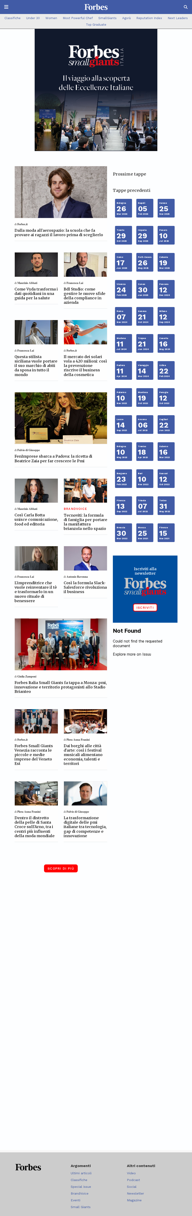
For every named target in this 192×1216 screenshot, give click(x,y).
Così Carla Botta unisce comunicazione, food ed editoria (36, 519)
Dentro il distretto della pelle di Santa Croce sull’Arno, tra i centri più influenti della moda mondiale (35, 826)
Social (132, 1186)
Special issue (81, 1186)
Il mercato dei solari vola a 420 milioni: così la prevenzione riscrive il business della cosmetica (85, 365)
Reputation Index (149, 18)
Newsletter (135, 1193)
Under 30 (33, 18)
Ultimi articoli (81, 1173)
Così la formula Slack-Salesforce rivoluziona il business (85, 587)
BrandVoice (80, 1193)
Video (131, 1173)
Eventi (75, 1200)
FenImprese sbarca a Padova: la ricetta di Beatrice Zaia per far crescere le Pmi (53, 458)
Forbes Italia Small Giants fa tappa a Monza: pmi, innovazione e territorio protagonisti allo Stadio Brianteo (61, 687)
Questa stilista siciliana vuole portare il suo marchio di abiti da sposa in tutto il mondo (36, 365)
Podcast (133, 1180)
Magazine (134, 1200)
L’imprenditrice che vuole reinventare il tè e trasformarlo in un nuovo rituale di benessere (36, 591)
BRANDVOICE (75, 509)
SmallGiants (107, 18)
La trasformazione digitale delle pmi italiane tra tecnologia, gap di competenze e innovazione (85, 826)
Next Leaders (178, 18)
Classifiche (12, 18)
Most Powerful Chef (78, 18)
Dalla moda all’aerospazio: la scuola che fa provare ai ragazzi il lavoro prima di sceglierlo (59, 232)
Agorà (126, 18)
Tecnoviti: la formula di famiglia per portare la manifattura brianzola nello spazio (85, 522)
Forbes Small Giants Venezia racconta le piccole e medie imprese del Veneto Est (34, 754)
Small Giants (81, 1207)
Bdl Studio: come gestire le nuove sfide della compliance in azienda (84, 296)
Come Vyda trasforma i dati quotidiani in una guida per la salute (36, 293)
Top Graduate (96, 24)
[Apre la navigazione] (6, 6)
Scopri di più (61, 868)
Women (51, 18)
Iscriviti (145, 607)
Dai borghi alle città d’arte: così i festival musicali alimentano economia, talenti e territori (83, 754)
